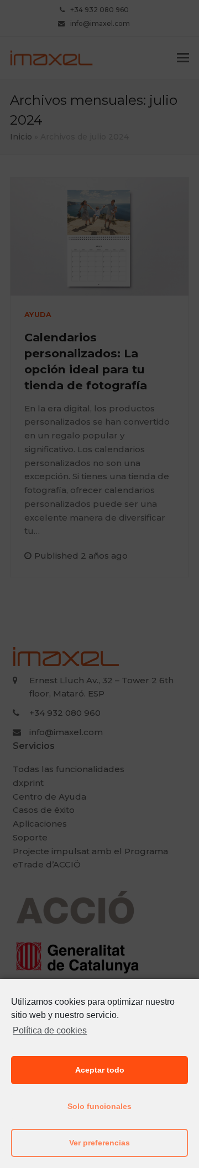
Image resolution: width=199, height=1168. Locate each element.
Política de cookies (50, 1030)
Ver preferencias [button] (99, 1142)
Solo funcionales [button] (99, 1106)
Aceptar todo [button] (99, 1069)
